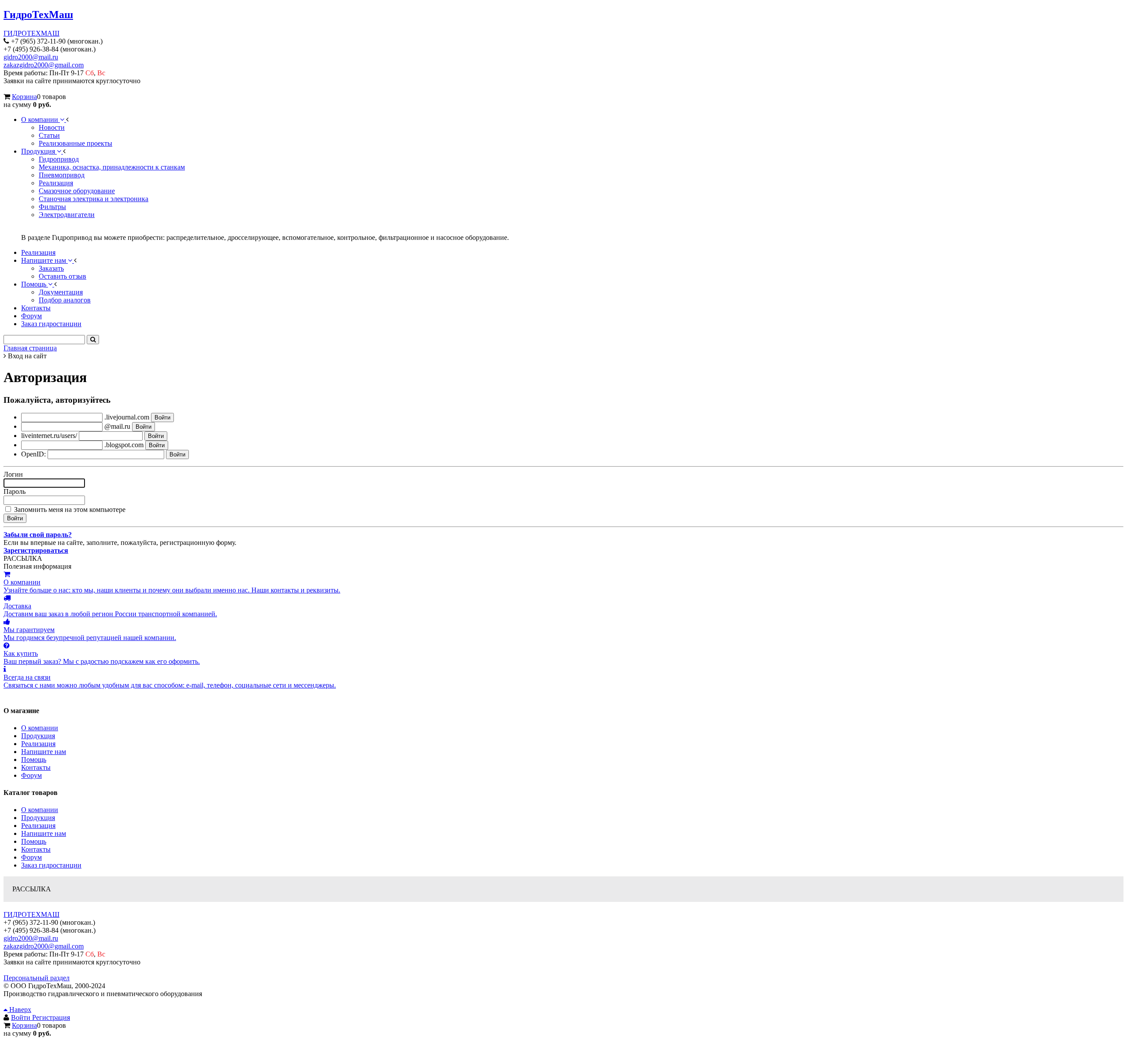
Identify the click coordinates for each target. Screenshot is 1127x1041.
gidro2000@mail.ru (31, 57)
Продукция (38, 735)
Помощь (33, 759)
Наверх (19, 1009)
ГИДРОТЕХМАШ (31, 33)
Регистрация (51, 1017)
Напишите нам (43, 751)
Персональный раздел (37, 978)
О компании (39, 728)
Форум (31, 775)
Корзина (24, 96)
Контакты (36, 767)
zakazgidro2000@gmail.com (44, 65)
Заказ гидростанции (51, 865)
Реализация (38, 743)
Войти (21, 1017)
